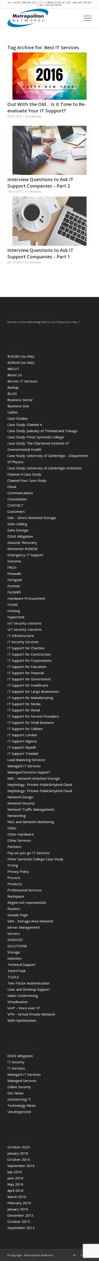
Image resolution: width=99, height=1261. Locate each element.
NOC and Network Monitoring (30, 821)
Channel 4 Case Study (24, 474)
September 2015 (21, 1227)
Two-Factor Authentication (28, 983)
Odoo (11, 828)
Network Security (21, 803)
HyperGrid (15, 617)
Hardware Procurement (26, 598)
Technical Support (21, 964)
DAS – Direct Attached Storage (31, 517)
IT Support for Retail (23, 710)
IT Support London (22, 735)
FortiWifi (14, 592)
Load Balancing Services (26, 759)
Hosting (13, 610)
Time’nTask (16, 970)
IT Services (16, 1068)
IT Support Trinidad (22, 753)
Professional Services (24, 890)
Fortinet (13, 586)
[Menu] (85, 18)
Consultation (17, 499)
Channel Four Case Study (26, 480)
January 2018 (17, 1153)
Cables (12, 412)
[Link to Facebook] (81, 1255)
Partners (14, 846)
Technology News (21, 1105)
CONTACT (15, 505)
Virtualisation (17, 1001)
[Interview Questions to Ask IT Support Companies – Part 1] (49, 221)
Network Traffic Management (30, 809)
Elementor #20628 (22, 548)
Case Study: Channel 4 (24, 424)
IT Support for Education (26, 666)
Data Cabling (17, 524)
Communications (20, 493)
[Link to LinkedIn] (74, 1255)
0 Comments (33, 116)
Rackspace (15, 896)
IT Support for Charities (26, 648)
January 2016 (17, 1209)
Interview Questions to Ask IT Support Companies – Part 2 (40, 182)
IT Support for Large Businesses (33, 691)
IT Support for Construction (29, 654)
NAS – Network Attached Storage (33, 778)
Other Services (19, 840)
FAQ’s (12, 567)
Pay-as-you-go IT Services (28, 852)
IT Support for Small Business (30, 722)
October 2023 (18, 1147)
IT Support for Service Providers (33, 716)
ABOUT (13, 368)
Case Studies (17, 418)
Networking (16, 815)
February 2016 (19, 1203)
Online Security (19, 1086)
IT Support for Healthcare (27, 685)
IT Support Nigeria (22, 741)
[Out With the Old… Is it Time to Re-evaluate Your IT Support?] (49, 76)
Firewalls (14, 573)
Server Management (23, 927)
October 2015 (18, 1221)
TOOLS (13, 977)
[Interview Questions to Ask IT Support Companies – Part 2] (49, 150)
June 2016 (15, 1178)
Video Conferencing (22, 995)
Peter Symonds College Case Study (35, 859)
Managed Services (21, 1080)
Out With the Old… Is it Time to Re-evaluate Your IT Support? (46, 107)
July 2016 (14, 1172)
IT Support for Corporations (29, 660)
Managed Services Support (28, 772)
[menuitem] (85, 18)
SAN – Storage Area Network (30, 921)
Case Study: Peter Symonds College (35, 437)
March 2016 (16, 1196)
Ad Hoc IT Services (22, 381)
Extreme (14, 561)
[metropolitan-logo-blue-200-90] (41, 18)
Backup (13, 387)
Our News (15, 1093)
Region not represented (26, 902)
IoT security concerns (24, 623)
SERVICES (15, 939)
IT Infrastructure (20, 635)
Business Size (18, 406)
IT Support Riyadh (21, 747)
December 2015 (20, 1215)
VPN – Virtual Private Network (31, 1014)
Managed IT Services (24, 766)
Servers (13, 933)
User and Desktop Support (28, 989)
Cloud (11, 486)
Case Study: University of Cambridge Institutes (44, 468)
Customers (16, 511)
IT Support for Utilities (25, 728)
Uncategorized (19, 1111)
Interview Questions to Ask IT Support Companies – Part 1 (40, 253)
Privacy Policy (18, 871)
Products (14, 884)
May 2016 (15, 1184)
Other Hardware (20, 834)
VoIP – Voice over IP (23, 1008)
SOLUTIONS (17, 946)
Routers (13, 908)
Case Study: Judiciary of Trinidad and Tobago (42, 430)
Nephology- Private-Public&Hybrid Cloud (39, 784)
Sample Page (17, 915)
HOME (12, 604)
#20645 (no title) (20, 362)
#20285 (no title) (20, 356)
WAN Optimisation (21, 1020)
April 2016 (15, 1190)
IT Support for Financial (25, 672)
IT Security (15, 1062)
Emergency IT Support (25, 555)
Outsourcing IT (19, 1099)
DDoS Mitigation (20, 536)
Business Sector (20, 399)
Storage (13, 952)
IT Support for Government (29, 679)
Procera (13, 877)
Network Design (20, 797)
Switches (14, 958)
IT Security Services (23, 641)
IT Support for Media (24, 704)
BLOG (12, 393)
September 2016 (21, 1165)
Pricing (12, 865)
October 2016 (18, 1159)
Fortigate (14, 579)
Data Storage (18, 530)
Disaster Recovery (22, 542)
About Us (14, 375)
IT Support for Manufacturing (30, 697)
